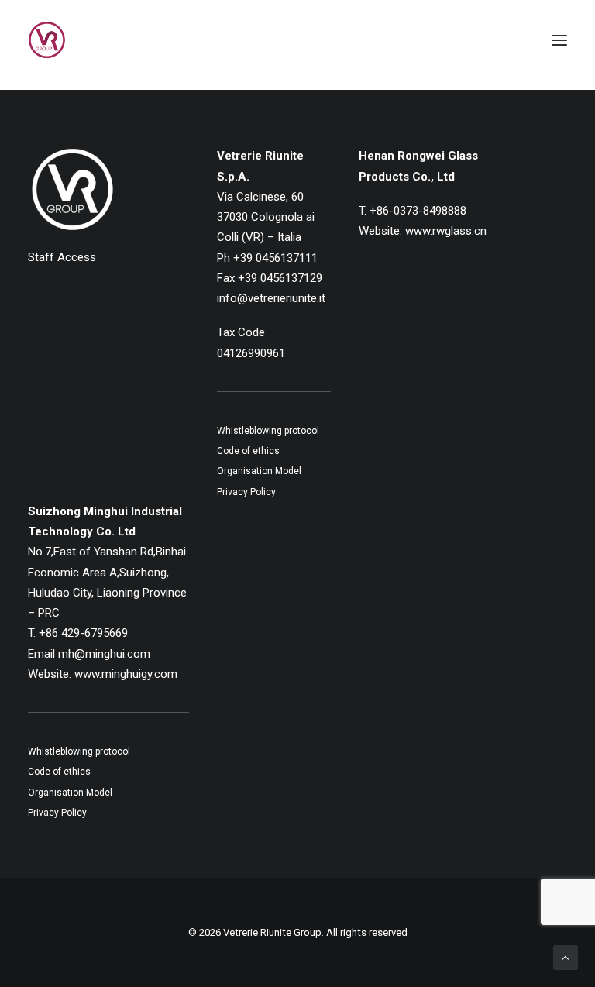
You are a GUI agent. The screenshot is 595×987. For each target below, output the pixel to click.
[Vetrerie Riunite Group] (47, 40)
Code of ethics (248, 450)
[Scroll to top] (565, 957)
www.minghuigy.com (125, 674)
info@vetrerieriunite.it (271, 298)
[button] (559, 40)
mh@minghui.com (104, 654)
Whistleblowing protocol (268, 430)
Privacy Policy (246, 492)
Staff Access (62, 257)
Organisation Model (259, 471)
